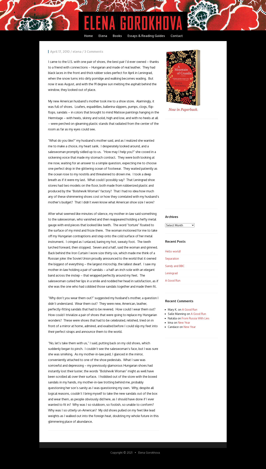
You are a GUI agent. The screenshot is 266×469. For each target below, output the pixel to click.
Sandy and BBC (174, 266)
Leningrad (171, 273)
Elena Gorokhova (149, 452)
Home (88, 36)
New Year (184, 322)
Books (117, 36)
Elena (103, 36)
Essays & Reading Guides (146, 36)
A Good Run (172, 280)
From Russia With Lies (195, 318)
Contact (177, 36)
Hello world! (173, 251)
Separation (172, 258)
